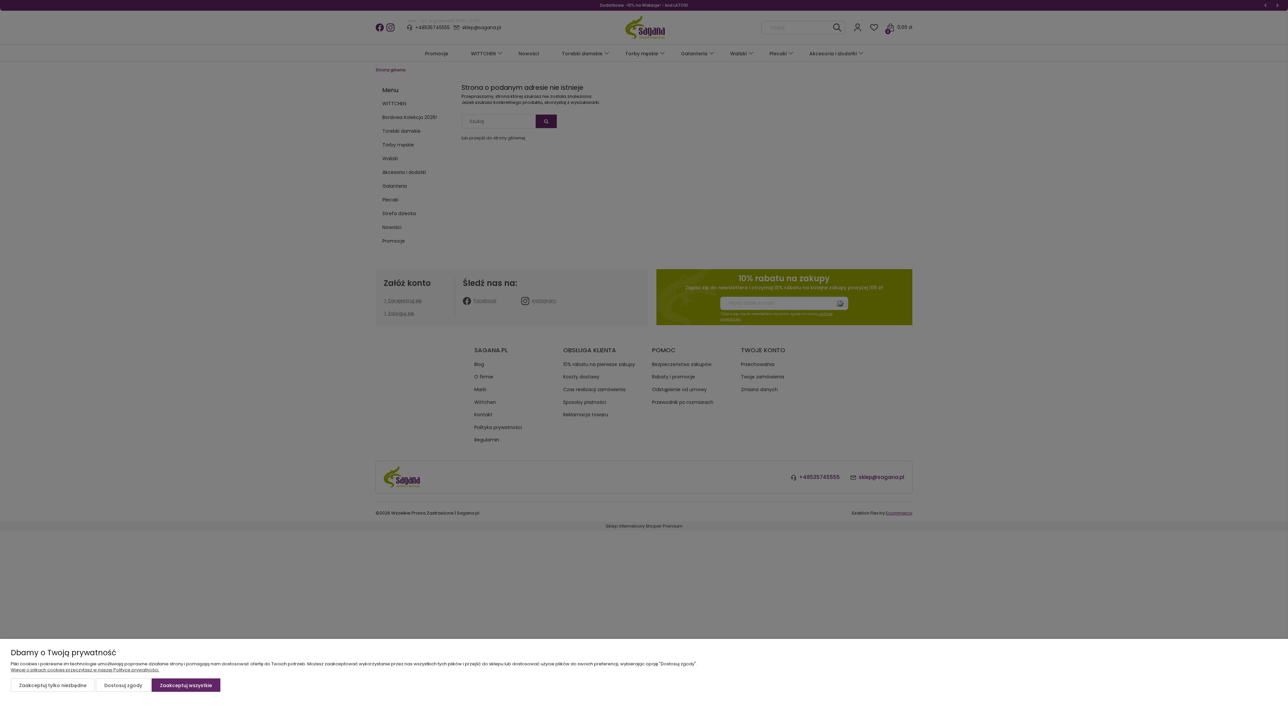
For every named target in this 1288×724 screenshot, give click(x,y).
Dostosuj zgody (123, 685)
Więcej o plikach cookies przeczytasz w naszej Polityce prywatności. (85, 670)
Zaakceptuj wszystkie (186, 685)
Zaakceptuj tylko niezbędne (53, 685)
